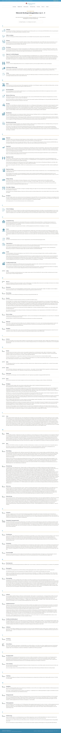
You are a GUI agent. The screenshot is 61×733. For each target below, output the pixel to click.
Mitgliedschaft (20, 6)
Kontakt (47, 6)
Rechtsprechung (32, 6)
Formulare (38, 6)
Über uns (43, 6)
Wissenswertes (26, 6)
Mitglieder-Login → (56, 0)
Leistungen (14, 6)
